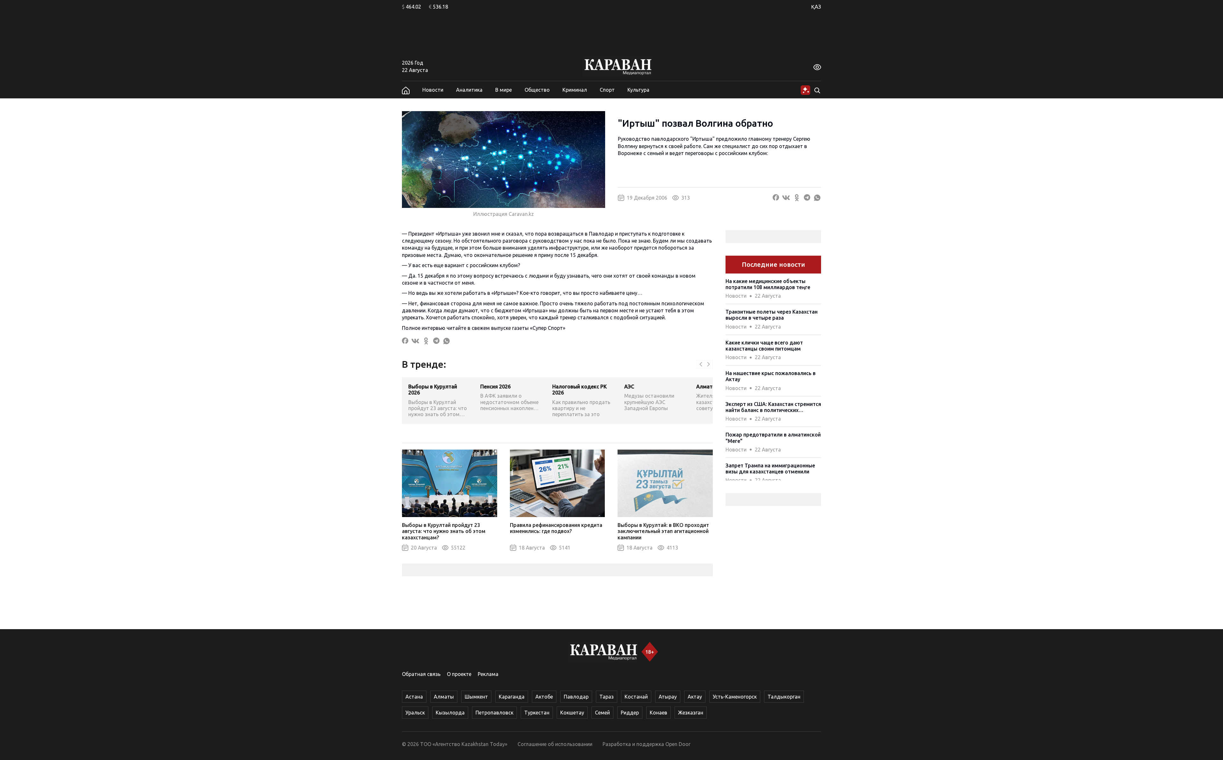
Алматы (444, 697)
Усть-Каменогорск (735, 697)
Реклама (488, 674)
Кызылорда (450, 712)
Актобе (544, 697)
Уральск (415, 712)
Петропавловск (494, 712)
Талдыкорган (784, 697)
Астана (414, 697)
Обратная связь (421, 674)
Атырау (668, 697)
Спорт (607, 90)
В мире (503, 90)
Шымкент (476, 697)
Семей (602, 712)
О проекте (459, 674)
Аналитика (469, 90)
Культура (638, 90)
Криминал (574, 90)
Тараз (606, 697)
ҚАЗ (816, 7)
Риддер (630, 712)
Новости (432, 90)
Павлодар (576, 697)
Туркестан (536, 712)
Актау (695, 697)
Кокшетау (572, 712)
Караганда (512, 697)
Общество (537, 90)
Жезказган (690, 712)
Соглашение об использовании (555, 744)
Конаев (658, 712)
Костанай (636, 697)
